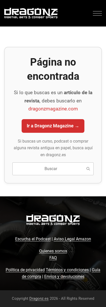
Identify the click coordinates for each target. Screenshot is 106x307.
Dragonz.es (39, 298)
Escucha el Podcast (33, 238)
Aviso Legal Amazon (72, 238)
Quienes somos (53, 251)
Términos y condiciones (67, 269)
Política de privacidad (25, 269)
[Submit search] (88, 168)
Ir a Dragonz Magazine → (53, 125)
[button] (97, 13)
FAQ (53, 257)
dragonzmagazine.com (53, 109)
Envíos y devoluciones (64, 276)
